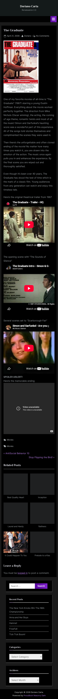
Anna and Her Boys (18, 617)
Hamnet (13, 623)
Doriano (27, 36)
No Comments (42, 36)
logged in (23, 573)
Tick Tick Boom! (17, 634)
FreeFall (13, 628)
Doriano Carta (29, 6)
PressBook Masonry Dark (35, 695)
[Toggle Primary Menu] (53, 19)
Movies (10, 440)
